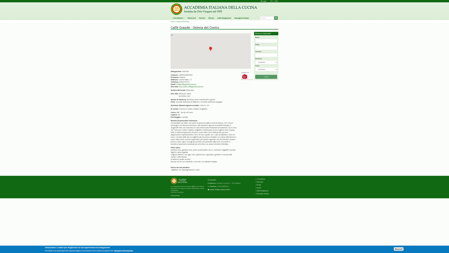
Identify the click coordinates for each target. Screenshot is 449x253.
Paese (257, 66)
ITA (271, 1)
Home (173, 22)
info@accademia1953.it (222, 189)
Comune (258, 51)
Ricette (202, 18)
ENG (276, 1)
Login (264, 1)
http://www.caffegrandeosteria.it (191, 87)
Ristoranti (192, 18)
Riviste (211, 18)
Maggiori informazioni (123, 250)
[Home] (215, 9)
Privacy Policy (175, 195)
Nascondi (398, 249)
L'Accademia (178, 18)
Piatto (257, 44)
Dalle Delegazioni (224, 18)
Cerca (266, 77)
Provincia (258, 59)
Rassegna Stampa (242, 18)
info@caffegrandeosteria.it (186, 84)
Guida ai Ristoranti (182, 22)
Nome (257, 37)
